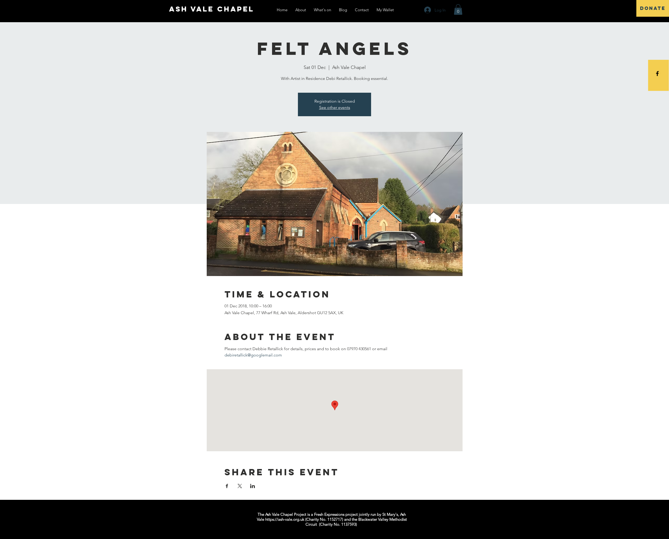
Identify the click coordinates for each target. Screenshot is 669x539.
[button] (458, 9)
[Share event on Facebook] (226, 486)
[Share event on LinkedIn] (252, 486)
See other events (334, 107)
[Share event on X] (239, 486)
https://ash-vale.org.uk (284, 519)
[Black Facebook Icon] (657, 73)
